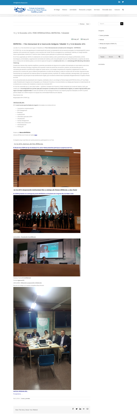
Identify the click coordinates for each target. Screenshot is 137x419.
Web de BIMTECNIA (25, 132)
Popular (102, 57)
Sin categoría (103, 48)
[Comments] (119, 57)
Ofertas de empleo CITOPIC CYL (108, 44)
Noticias (101, 39)
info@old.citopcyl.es (20, 3)
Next (87, 24)
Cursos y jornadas (25, 398)
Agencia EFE (21, 280)
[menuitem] (58, 9)
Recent (111, 57)
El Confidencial (26, 278)
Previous (82, 24)
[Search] (123, 9)
